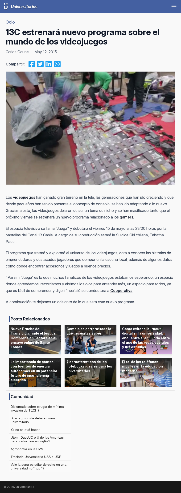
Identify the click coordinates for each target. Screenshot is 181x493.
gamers (126, 217)
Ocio (10, 22)
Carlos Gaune (17, 51)
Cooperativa (121, 290)
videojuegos (24, 197)
